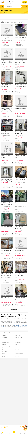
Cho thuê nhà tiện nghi (6, 250)
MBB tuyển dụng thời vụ (20, 108)
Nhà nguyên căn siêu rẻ (6, 226)
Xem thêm (14, 309)
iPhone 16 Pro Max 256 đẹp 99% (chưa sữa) (6, 109)
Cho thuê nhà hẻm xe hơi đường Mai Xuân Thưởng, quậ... (7, 132)
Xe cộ (24, 325)
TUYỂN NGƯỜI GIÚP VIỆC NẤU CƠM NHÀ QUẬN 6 (6, 38)
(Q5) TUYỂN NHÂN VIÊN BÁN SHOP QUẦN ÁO (20, 274)
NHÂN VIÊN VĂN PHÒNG (5, 156)
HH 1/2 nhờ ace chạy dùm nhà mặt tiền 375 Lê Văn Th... (6, 203)
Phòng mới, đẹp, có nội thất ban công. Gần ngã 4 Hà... (6, 180)
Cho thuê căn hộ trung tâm (20, 156)
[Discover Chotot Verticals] (2, 6)
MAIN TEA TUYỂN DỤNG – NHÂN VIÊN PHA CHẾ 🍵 (20, 62)
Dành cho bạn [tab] (5, 22)
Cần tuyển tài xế (5, 297)
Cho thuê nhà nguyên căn (20, 298)
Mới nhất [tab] (13, 22)
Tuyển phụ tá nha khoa (20, 250)
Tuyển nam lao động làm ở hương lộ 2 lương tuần (7, 61)
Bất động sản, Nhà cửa (18, 325)
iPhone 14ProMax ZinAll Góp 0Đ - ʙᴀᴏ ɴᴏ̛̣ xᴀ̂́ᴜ (7, 274)
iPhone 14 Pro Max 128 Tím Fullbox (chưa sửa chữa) (20, 38)
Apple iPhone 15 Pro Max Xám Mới (6, 85)
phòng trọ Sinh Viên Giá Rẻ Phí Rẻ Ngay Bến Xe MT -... (20, 85)
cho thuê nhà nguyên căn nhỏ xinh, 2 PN (21, 132)
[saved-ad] (23, 6)
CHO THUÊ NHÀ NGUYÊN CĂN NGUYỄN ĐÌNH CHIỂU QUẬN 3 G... (20, 227)
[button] (1, 2)
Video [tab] (20, 22)
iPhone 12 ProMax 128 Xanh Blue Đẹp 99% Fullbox (20, 180)
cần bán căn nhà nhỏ (19, 203)
